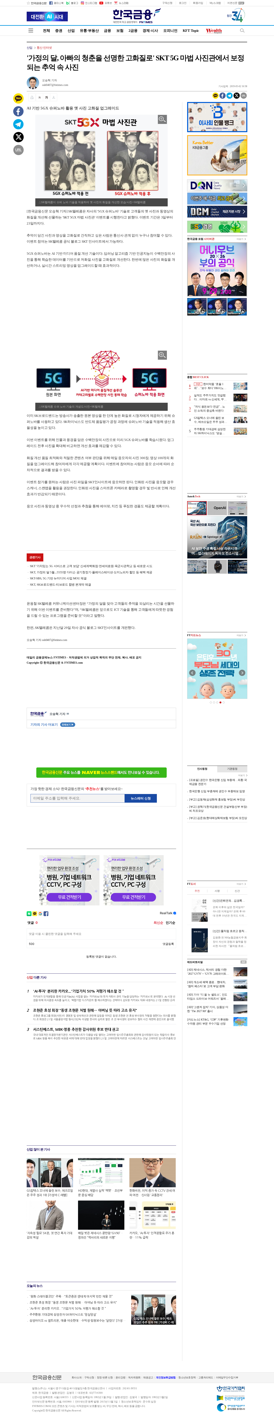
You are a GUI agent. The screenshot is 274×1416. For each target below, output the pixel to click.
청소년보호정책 (187, 1377)
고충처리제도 (205, 1377)
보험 (119, 31)
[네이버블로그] (72, 3)
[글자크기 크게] (46, 97)
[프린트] (32, 97)
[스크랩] (53, 97)
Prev (192, 673)
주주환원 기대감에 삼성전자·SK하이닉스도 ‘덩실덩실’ (62, 1314)
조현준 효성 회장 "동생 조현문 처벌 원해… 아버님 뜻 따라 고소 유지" (73, 1302)
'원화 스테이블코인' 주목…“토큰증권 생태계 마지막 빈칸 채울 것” (71, 1296)
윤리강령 (120, 1377)
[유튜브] (105, 3)
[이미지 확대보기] (162, 119)
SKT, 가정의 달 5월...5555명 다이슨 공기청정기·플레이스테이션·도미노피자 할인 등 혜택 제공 (91, 572)
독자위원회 (134, 1377)
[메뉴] (30, 30)
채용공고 (148, 1377)
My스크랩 (215, 2)
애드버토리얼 (195, 962)
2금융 (133, 31)
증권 (58, 31)
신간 (237, 890)
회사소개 (76, 1377)
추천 (197, 890)
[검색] (242, 30)
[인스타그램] (88, 3)
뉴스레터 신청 (141, 798)
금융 (107, 31)
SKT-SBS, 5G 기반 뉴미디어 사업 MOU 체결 (58, 578)
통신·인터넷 (44, 47)
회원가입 (198, 2)
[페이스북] (56, 3)
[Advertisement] (60, 305)
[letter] (121, 3)
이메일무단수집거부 (227, 1377)
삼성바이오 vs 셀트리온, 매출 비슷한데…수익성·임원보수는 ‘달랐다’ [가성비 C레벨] (78, 1320)
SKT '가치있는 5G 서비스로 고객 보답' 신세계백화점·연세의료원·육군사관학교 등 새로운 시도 (91, 566)
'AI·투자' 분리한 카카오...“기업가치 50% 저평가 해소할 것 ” (67, 1308)
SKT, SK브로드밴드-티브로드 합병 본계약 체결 (60, 584)
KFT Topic (191, 31)
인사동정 (202, 768)
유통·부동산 (89, 31)
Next (242, 673)
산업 (71, 31)
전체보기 (68, 724)
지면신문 (232, 2)
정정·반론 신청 (105, 1377)
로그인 (183, 2)
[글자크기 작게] (39, 97)
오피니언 (170, 31)
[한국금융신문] (37, 3)
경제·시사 (150, 31)
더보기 (240, 239)
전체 (46, 31)
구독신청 (167, 2)
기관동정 (232, 768)
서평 (217, 890)
